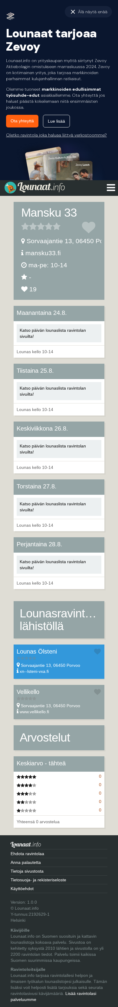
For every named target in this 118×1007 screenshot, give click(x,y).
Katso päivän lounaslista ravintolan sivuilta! (53, 333)
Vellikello (28, 692)
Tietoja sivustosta (27, 871)
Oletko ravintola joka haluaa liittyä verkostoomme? (56, 135)
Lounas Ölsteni (37, 651)
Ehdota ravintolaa (27, 853)
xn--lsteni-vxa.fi (34, 671)
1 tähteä (25, 226)
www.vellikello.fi (34, 711)
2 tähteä (29, 226)
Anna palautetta (26, 862)
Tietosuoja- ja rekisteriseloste (38, 879)
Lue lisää (56, 121)
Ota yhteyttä (22, 120)
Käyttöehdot (22, 888)
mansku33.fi (43, 252)
